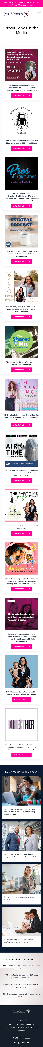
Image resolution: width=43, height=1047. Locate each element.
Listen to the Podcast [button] (21, 95)
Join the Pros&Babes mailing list (21, 1024)
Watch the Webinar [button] (21, 700)
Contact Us (21, 1021)
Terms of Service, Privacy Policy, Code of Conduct (21, 1028)
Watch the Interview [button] (21, 755)
